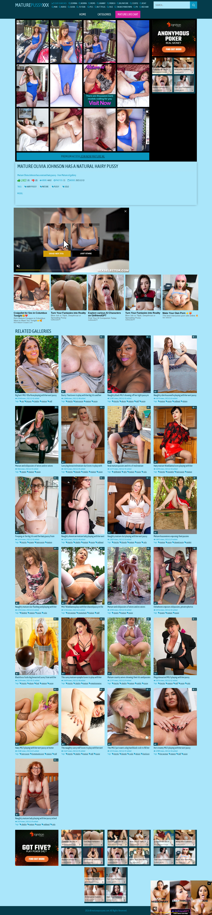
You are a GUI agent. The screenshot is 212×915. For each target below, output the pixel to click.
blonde (77, 472)
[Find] (193, 5)
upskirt (188, 542)
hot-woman (71, 613)
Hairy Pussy (31, 187)
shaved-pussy (179, 542)
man (55, 7)
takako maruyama (124, 7)
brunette (170, 472)
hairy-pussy (79, 401)
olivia (72, 7)
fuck (37, 683)
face (111, 7)
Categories (104, 14)
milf (50, 401)
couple (135, 3)
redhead (177, 401)
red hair (145, 7)
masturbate (82, 613)
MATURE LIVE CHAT (128, 14)
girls (125, 472)
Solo (66, 187)
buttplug (101, 7)
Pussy (56, 187)
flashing (24, 613)
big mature (123, 3)
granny (102, 3)
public (139, 683)
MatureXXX (32, 5)
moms (92, 3)
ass (22, 401)
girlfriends (117, 472)
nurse (63, 7)
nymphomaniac (96, 683)
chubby (36, 401)
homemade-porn (38, 754)
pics (91, 7)
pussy (95, 401)
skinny (185, 401)
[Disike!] (33, 180)
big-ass (28, 401)
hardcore (146, 754)
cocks (131, 754)
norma (84, 3)
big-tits (70, 401)
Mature (45, 187)
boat (144, 3)
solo (145, 472)
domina (74, 3)
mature (44, 401)
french (112, 3)
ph (136, 7)
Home (82, 14)
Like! (23, 180)
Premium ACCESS (83, 156)
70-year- (82, 7)
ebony (123, 401)
